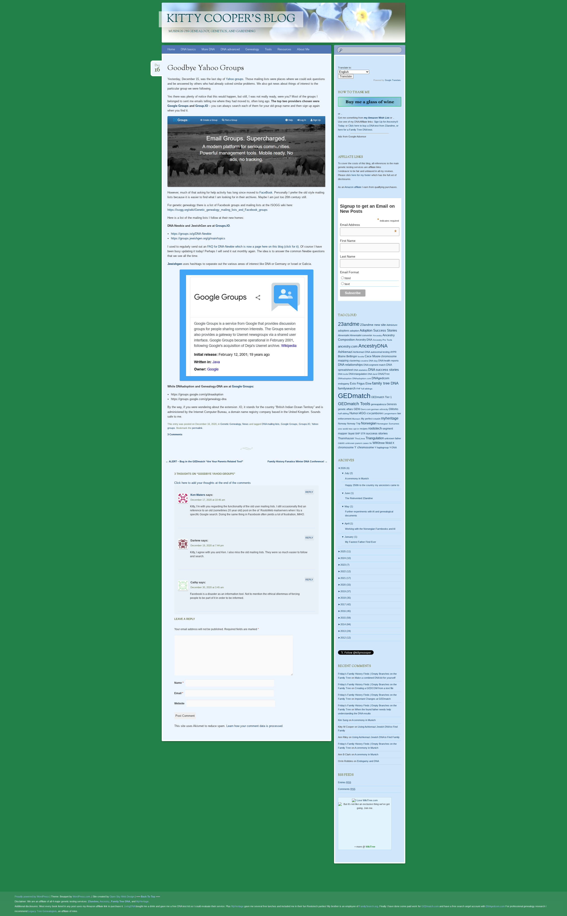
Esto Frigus (357, 383)
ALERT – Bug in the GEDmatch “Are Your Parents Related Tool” (204, 461)
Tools (268, 49)
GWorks (393, 409)
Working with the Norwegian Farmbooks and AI (370, 528)
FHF (358, 388)
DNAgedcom (380, 378)
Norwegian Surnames (388, 423)
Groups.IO (223, 225)
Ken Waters (197, 494)
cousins (364, 360)
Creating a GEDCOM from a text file (374, 688)
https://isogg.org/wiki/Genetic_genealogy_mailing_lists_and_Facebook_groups (217, 209)
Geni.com (366, 409)
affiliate (353, 187)
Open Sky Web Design (122, 896)
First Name (347, 240)
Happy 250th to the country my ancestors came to (372, 485)
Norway (342, 423)
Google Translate (393, 80)
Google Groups (177, 105)
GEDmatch (354, 395)
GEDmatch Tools (354, 403)
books (361, 356)
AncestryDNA (373, 346)
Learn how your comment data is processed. (254, 726)
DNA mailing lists (271, 424)
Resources (284, 49)
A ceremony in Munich (357, 478)
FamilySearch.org (368, 906)
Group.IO (201, 105)
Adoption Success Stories (378, 330)
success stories (377, 433)
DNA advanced (230, 49)
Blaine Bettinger (347, 356)
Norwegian (369, 423)
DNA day (373, 360)
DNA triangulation (358, 374)
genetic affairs (345, 409)
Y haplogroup (382, 447)
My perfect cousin (370, 418)
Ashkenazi (345, 352)
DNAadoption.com (361, 378)
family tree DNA (385, 383)
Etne (368, 383)
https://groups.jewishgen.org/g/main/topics (198, 238)
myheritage (389, 418)
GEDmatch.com (430, 906)
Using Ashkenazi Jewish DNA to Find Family (376, 737)
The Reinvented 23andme (359, 498)
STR (363, 433)
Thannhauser (346, 438)
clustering (354, 360)
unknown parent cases (357, 443)
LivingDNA (129, 906)
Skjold (351, 433)
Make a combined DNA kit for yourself (375, 677)
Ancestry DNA (363, 339)
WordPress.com (81, 896)
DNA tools (343, 374)
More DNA (208, 49)
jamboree (377, 413)
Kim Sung (343, 720)
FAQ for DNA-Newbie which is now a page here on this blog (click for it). (253, 246)
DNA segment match (374, 364)
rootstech (375, 428)
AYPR (393, 352)
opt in (356, 429)
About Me (303, 49)
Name (179, 682)
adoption (354, 330)
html (348, 278)
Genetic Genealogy (230, 424)
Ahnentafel (343, 335)
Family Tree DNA (120, 901)
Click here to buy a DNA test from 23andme (371, 125)
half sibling (343, 413)
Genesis (392, 404)
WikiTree (370, 846)
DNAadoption (345, 378)
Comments (346, 789)
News (245, 424)
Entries (344, 782)
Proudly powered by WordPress (32, 896)
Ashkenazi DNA (361, 352)
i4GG (362, 413)
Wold (388, 443)
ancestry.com (348, 346)
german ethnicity (379, 409)
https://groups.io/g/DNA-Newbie (191, 233)
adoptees (343, 330)
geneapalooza (378, 404)
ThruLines (360, 438)
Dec (157, 66)
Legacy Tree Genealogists (42, 911)
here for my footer (361, 175)
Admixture (391, 325)
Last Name (347, 256)
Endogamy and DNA (368, 761)
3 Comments (174, 434)
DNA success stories (383, 369)
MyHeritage (142, 901)
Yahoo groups (234, 79)
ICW (369, 413)
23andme (348, 324)
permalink (197, 428)
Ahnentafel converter (361, 335)
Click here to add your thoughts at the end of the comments (212, 482)
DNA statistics (360, 370)
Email (178, 693)
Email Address (368, 225)
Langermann (390, 413)
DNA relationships (350, 364)
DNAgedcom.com (495, 906)
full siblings (366, 388)
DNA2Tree (384, 374)
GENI (357, 409)
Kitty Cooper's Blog (231, 19)
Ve (370, 443)
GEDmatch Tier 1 (381, 397)
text (347, 284)
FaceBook (265, 192)
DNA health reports (388, 360)
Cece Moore (372, 356)
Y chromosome (364, 447)
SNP (357, 433)
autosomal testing (380, 352)
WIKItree (379, 443)
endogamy (343, 383)
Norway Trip (353, 423)
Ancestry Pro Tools (382, 340)
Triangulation (375, 438)
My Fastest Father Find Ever (360, 542)
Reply (309, 492)
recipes (364, 428)
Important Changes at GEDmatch (373, 698)
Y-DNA (393, 447)
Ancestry (377, 335)
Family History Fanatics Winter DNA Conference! (297, 461)
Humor (354, 413)
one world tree (345, 429)
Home (171, 49)
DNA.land (372, 374)
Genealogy (252, 49)
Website (179, 703)
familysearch (347, 388)
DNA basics (188, 49)
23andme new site (373, 324)
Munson (356, 419)
